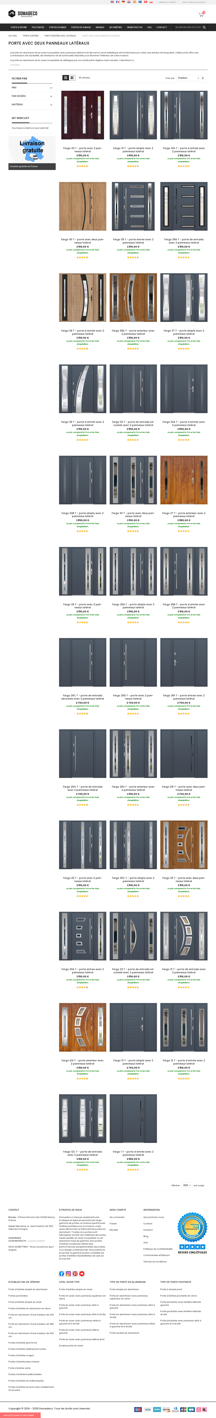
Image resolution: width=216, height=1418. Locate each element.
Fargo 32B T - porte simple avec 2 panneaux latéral (83, 514)
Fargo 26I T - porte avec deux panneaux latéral (184, 788)
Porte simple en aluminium (124, 1289)
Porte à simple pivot (171, 1289)
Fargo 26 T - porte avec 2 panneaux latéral (82, 606)
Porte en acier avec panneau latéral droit (81, 1339)
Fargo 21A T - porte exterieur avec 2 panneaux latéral (83, 1062)
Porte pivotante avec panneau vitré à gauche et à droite (180, 1322)
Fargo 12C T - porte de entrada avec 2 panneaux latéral (82, 1153)
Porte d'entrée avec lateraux (60, 35)
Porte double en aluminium (124, 1333)
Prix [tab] (14, 87)
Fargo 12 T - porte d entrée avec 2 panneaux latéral (184, 1062)
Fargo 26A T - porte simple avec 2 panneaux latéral (133, 606)
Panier (113, 1223)
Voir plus (15, 64)
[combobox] (191, 27)
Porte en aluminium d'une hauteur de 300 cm (31, 1335)
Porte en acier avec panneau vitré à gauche (79, 1306)
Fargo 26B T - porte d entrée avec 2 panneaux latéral (184, 606)
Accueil (12, 35)
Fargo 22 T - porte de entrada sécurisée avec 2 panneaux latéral (133, 971)
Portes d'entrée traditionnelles (25, 1374)
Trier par (170, 78)
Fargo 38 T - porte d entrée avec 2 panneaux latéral (82, 332)
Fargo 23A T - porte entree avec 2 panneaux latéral (83, 971)
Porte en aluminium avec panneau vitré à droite (132, 1316)
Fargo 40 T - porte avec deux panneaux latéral (82, 241)
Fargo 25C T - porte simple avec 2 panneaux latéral (133, 879)
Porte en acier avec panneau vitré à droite (82, 1314)
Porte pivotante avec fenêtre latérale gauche (180, 1303)
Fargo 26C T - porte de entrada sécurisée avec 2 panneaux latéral (82, 697)
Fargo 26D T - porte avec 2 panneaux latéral (133, 697)
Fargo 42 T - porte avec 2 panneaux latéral (82, 149)
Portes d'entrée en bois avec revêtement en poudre (31, 1388)
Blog (145, 1236)
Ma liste (114, 1229)
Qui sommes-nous (153, 1217)
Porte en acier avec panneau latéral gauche (79, 1331)
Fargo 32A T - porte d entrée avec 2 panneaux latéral (184, 423)
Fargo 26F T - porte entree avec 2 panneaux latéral (184, 697)
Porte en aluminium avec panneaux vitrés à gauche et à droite (132, 1325)
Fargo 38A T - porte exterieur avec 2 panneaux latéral (133, 332)
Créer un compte (167, 2)
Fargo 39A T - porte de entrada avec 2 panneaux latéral (184, 241)
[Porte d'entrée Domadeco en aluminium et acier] (22, 14)
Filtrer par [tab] (19, 78)
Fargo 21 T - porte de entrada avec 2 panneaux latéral (184, 971)
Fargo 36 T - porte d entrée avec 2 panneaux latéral (82, 423)
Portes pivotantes (18, 1295)
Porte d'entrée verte (19, 1368)
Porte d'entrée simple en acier (25, 1302)
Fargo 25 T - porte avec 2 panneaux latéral (82, 879)
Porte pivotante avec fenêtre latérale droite (180, 1313)
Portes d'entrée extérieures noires (27, 1349)
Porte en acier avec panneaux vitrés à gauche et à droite (80, 1322)
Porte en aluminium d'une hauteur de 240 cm (31, 1316)
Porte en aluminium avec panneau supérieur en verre (129, 1297)
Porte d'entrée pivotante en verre (178, 1295)
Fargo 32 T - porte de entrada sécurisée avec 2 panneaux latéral (133, 423)
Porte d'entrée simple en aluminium (28, 1289)
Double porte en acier (71, 1345)
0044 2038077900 (18, 1246)
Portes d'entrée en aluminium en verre (29, 1308)
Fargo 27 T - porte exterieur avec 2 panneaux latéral (184, 514)
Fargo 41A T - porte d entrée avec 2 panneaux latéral (184, 149)
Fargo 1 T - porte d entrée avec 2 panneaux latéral (133, 1153)
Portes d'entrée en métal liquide (26, 1380)
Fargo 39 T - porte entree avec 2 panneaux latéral (133, 241)
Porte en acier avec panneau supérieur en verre (82, 1297)
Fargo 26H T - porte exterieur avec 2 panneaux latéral (133, 788)
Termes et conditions (155, 1261)
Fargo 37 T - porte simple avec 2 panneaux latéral (184, 332)
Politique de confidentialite (158, 1249)
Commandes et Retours (156, 1255)
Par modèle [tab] (19, 96)
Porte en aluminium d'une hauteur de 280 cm (31, 1325)
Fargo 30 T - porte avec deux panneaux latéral (133, 514)
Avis (145, 1242)
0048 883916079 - (26, 1240)
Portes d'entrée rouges (21, 1355)
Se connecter (117, 1217)
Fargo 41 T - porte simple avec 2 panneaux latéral (133, 149)
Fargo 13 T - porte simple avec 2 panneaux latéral (133, 1062)
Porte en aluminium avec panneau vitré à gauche (132, 1306)
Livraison (148, 1229)
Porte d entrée (31, 35)
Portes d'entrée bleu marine (23, 1361)
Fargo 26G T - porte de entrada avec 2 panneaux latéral (82, 788)
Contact (147, 1223)
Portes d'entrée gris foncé (22, 1342)
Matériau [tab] (17, 104)
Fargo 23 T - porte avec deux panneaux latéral (183, 879)
